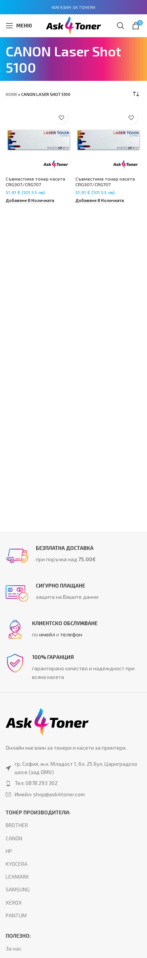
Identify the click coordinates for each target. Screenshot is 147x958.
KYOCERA (17, 864)
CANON (14, 838)
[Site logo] (73, 24)
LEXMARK (17, 876)
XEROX (14, 902)
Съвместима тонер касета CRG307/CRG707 (35, 181)
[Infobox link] (73, 556)
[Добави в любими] (61, 117)
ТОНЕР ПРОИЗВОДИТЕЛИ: (38, 812)
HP (9, 851)
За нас (13, 948)
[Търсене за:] (120, 25)
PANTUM (16, 915)
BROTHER (17, 825)
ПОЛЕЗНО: (18, 935)
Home (11, 94)
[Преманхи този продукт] (73, 783)
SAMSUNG (18, 889)
